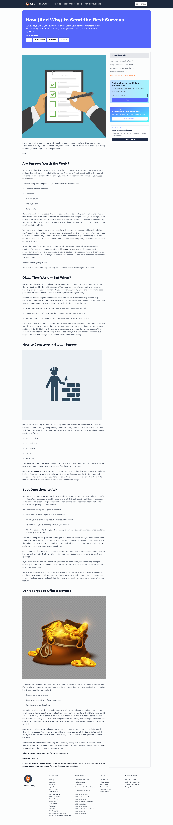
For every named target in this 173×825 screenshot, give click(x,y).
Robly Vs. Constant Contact (84, 797)
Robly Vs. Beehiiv (80, 811)
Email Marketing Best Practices (85, 787)
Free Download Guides (82, 779)
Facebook (41, 40)
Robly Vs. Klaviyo (80, 813)
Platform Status (105, 787)
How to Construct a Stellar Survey (123, 68)
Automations (53, 791)
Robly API (128, 787)
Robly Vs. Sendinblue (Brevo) (84, 809)
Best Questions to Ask (118, 72)
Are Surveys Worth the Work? (121, 61)
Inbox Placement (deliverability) (60, 815)
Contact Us (104, 779)
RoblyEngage (53, 789)
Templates (52, 806)
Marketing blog (80, 782)
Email (65, 40)
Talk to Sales (104, 782)
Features (52, 782)
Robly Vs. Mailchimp (81, 794)
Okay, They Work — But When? (122, 64)
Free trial (141, 4)
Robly (32, 4)
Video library (79, 784)
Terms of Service (105, 789)
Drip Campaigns (54, 796)
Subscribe (129, 100)
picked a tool (39, 471)
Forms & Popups (55, 799)
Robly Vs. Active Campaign (84, 801)
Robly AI (52, 784)
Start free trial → (129, 119)
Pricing (51, 779)
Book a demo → (130, 139)
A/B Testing (53, 803)
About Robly (29, 786)
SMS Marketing (54, 794)
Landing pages (54, 811)
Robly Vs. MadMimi (81, 806)
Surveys (52, 808)
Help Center (104, 784)
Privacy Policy (104, 791)
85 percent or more (68, 249)
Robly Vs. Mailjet (80, 799)
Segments (52, 801)
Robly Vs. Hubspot (81, 804)
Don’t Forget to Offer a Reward (122, 75)
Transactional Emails (132, 784)
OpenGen (52, 787)
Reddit (53, 40)
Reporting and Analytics (57, 813)
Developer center (131, 779)
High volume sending (132, 782)
